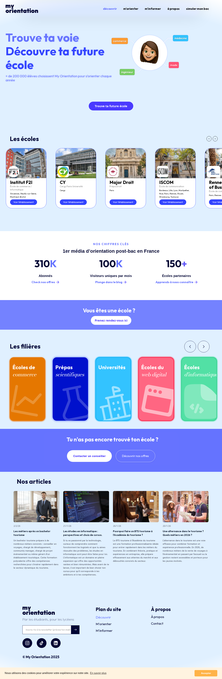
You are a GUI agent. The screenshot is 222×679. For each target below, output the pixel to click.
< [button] (209, 138)
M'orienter (103, 624)
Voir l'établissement (23, 202)
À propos (157, 617)
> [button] (215, 138)
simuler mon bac (197, 9)
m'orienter (130, 9)
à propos (173, 9)
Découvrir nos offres (135, 456)
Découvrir (103, 617)
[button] (190, 346)
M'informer (104, 630)
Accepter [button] (206, 673)
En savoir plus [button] (98, 673)
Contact (157, 623)
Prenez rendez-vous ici (111, 320)
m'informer (153, 9)
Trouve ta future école (111, 106)
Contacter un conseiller (89, 456)
